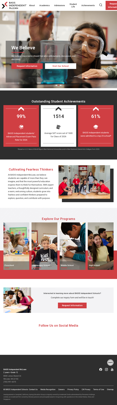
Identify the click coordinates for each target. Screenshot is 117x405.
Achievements (88, 5)
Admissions (59, 5)
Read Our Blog (61, 72)
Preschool (8, 224)
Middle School (66, 224)
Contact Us (33, 389)
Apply (27, 75)
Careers (61, 389)
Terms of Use (98, 389)
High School (93, 224)
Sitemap (110, 389)
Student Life (73, 5)
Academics (44, 5)
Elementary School (40, 224)
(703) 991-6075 (9, 382)
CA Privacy (86, 389)
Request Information (27, 66)
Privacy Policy (73, 389)
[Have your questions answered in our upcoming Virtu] (16, 339)
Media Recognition (47, 389)
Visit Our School (60, 75)
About (32, 5)
